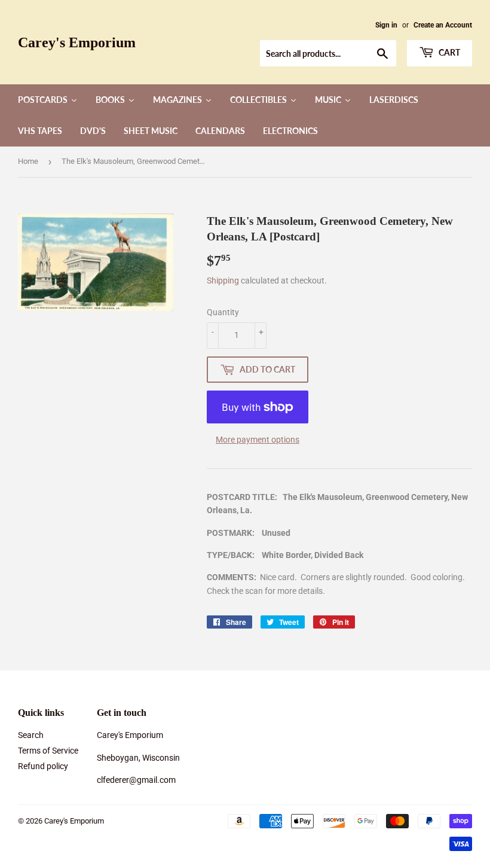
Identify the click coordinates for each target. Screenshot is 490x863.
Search (31, 735)
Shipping (223, 280)
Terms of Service (48, 750)
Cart (448, 52)
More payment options (257, 439)
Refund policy (43, 766)
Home (28, 161)
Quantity (223, 312)
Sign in (386, 25)
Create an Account (443, 25)
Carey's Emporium (77, 42)
